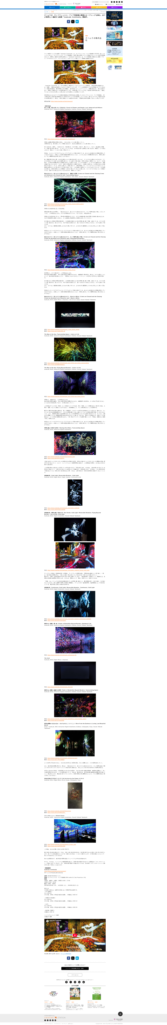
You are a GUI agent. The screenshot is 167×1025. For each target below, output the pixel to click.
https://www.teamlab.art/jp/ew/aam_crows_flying (61, 269)
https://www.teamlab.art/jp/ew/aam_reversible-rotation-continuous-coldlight (69, 618)
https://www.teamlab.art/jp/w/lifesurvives (59, 811)
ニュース (46, 11)
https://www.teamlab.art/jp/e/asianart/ (62, 101)
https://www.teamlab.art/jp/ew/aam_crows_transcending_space (65, 203)
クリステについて (110, 4)
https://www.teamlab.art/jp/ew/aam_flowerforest (61, 139)
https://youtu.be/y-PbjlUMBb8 (55, 759)
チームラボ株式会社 (66, 953)
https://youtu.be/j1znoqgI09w (55, 720)
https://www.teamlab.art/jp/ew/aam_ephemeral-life (61, 655)
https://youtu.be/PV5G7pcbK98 (56, 509)
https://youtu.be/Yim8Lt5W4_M (56, 331)
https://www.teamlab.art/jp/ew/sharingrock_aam (61, 456)
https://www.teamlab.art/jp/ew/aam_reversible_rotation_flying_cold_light (68, 570)
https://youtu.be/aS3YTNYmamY (56, 620)
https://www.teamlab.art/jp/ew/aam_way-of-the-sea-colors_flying (66, 396)
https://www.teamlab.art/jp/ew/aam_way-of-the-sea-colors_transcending (68, 363)
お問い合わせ (120, 4)
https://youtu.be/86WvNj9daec (56, 364)
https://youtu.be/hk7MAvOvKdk (56, 205)
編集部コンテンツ (99, 4)
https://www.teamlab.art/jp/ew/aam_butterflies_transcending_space (66, 718)
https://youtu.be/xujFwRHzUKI (56, 812)
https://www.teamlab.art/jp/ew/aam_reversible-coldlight (63, 508)
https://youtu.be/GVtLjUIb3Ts (56, 458)
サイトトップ (46, 10)
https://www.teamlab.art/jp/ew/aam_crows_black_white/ (63, 329)
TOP (120, 1014)
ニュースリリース (54, 10)
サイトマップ (64, 1023)
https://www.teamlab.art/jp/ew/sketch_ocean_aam (61, 844)
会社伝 (62, 10)
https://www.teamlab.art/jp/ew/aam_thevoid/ (60, 687)
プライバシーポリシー (49, 1023)
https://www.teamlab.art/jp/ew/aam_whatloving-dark (62, 758)
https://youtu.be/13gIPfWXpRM (56, 846)
